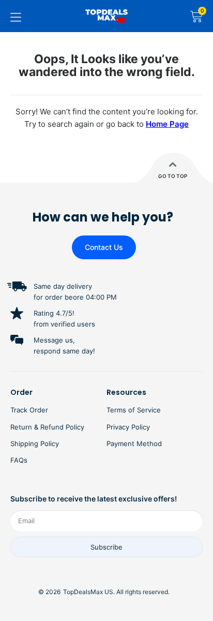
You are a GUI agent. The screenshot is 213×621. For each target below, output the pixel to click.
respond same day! (64, 351)
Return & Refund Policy (47, 427)
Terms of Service (133, 410)
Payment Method (134, 443)
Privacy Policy (128, 427)
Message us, (54, 340)
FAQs (18, 460)
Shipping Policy (34, 443)
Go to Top (172, 176)
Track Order (29, 410)
